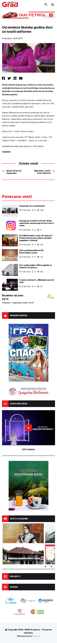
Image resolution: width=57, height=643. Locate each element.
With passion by (28, 636)
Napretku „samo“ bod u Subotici (42, 172)
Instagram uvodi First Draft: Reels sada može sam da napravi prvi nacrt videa (36, 223)
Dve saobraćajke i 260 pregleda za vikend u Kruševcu (35, 266)
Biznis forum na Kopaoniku (13, 172)
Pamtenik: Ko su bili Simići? (32, 206)
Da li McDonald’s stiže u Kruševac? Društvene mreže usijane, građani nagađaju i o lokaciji (36, 237)
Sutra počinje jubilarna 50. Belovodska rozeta (31, 251)
